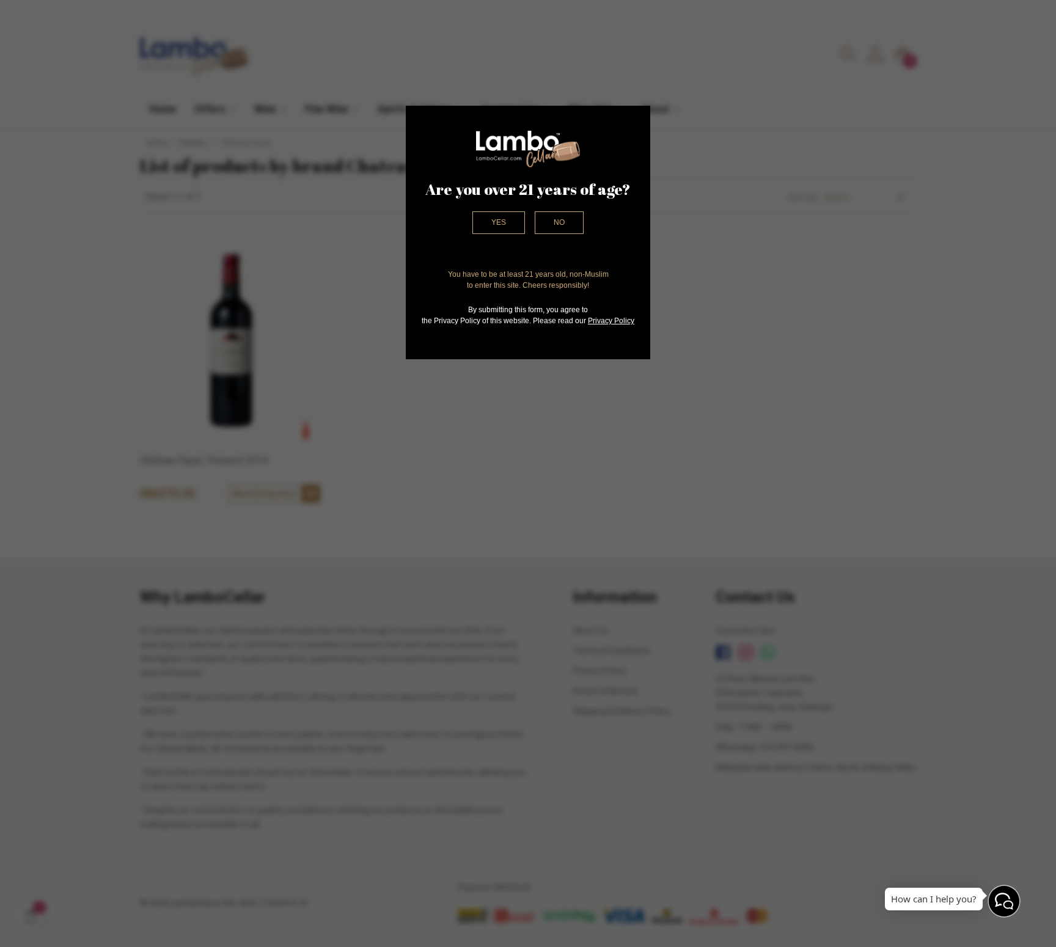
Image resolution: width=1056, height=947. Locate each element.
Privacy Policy (611, 320)
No (559, 222)
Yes (498, 222)
